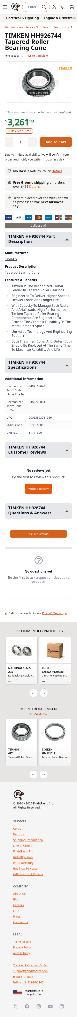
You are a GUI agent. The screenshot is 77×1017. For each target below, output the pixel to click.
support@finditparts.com (30, 971)
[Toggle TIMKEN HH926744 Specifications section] (67, 365)
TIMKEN (11, 259)
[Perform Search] (43, 6)
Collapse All (39, 225)
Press (17, 916)
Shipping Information (28, 840)
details (34, 186)
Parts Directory (23, 863)
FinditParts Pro (23, 851)
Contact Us (20, 922)
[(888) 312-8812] (63, 7)
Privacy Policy (22, 947)
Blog (16, 899)
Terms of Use (22, 942)
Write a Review (38, 56)
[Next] (44, 693)
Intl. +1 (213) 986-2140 (28, 982)
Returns (18, 834)
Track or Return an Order (30, 965)
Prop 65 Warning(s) (55, 613)
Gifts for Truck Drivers (28, 874)
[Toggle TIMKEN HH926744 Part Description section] (67, 239)
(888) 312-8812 (23, 977)
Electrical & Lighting (22, 18)
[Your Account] (54, 7)
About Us (19, 894)
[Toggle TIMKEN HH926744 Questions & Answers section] (67, 511)
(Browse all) (38, 714)
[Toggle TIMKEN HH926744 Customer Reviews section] (67, 450)
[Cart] (72, 7)
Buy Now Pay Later (26, 868)
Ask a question (39, 534)
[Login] (54, 7)
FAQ (16, 911)
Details (57, 171)
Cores (17, 828)
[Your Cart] (72, 7)
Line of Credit (22, 846)
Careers (18, 905)
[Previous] (33, 693)
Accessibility (21, 953)
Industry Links (23, 857)
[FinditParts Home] (16, 7)
